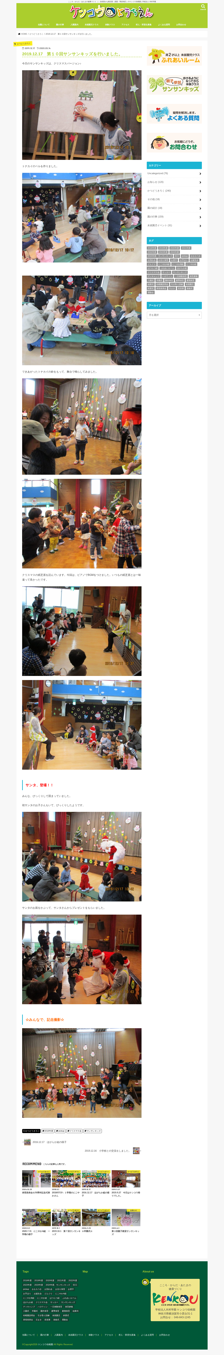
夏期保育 (190, 280)
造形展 (181, 288)
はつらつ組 (153, 268)
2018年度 (152, 248)
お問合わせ (181, 24)
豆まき (172, 288)
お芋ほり (184, 260)
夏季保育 (180, 280)
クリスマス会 (75, 1131)
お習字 (174, 260)
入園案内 (74, 24)
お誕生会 (194, 260)
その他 (153, 199)
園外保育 (169, 280)
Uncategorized (157, 173)
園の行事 (60, 24)
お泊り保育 (163, 260)
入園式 (151, 280)
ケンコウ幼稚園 (45, 1344)
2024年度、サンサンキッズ (160, 256)
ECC (177, 256)
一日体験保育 (181, 276)
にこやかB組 (177, 264)
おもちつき (196, 256)
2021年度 (186, 248)
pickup (61, 1131)
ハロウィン (167, 276)
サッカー (166, 272)
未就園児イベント (159, 225)
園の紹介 (154, 208)
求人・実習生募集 (144, 24)
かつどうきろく (32, 1131)
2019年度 (49, 1131)
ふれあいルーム (167, 268)
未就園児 (190, 284)
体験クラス (110, 24)
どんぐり (152, 264)
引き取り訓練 (177, 284)
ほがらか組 (182, 268)
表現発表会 (161, 288)
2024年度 (174, 252)
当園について (44, 24)
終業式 (151, 288)
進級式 (190, 288)
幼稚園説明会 (162, 284)
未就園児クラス (92, 24)
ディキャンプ (154, 276)
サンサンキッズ (94, 1131)
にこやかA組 (164, 264)
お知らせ (155, 182)
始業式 (151, 284)
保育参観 (194, 276)
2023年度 (163, 252)
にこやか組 (191, 264)
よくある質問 (164, 24)
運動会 (151, 292)
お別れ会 (152, 260)
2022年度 (152, 252)
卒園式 (159, 280)
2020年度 (174, 248)
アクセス (125, 24)
